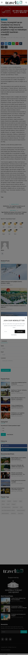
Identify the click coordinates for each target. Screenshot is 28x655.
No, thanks (14, 334)
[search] (26, 2)
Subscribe (20, 331)
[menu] (2, 2)
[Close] (25, 318)
